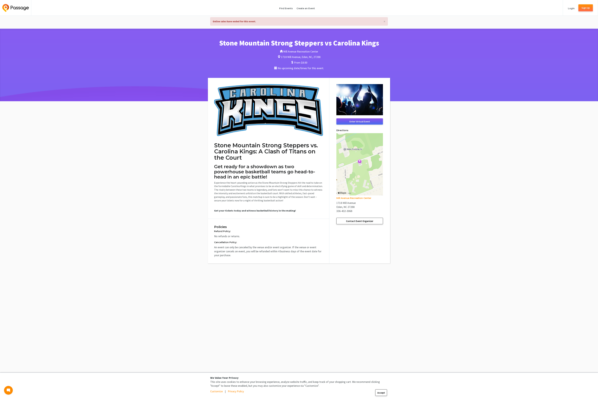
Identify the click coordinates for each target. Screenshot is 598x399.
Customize (216, 391)
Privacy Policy (236, 391)
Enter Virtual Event (359, 121)
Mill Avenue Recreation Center (353, 198)
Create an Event (306, 8)
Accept (381, 392)
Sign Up (585, 7)
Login (571, 8)
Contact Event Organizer (359, 221)
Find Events (286, 8)
